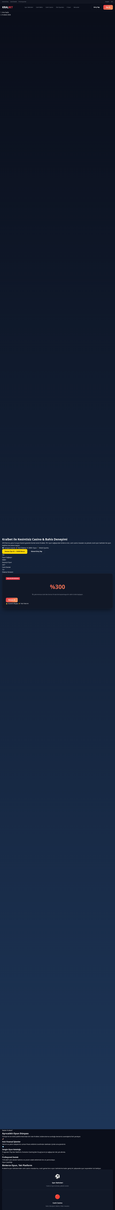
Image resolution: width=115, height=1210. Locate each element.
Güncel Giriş (5, 1)
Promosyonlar (22, 1)
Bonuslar (76, 7)
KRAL (7, 7)
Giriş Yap (97, 7)
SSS (112, 1)
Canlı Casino (49, 7)
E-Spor (69, 7)
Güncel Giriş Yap (36, 551)
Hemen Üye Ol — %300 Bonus (15, 551)
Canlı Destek (13, 1)
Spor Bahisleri (29, 7)
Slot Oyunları (60, 7)
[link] (57, 1180)
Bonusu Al (11, 600)
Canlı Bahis (39, 7)
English (107, 1)
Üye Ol (108, 7)
